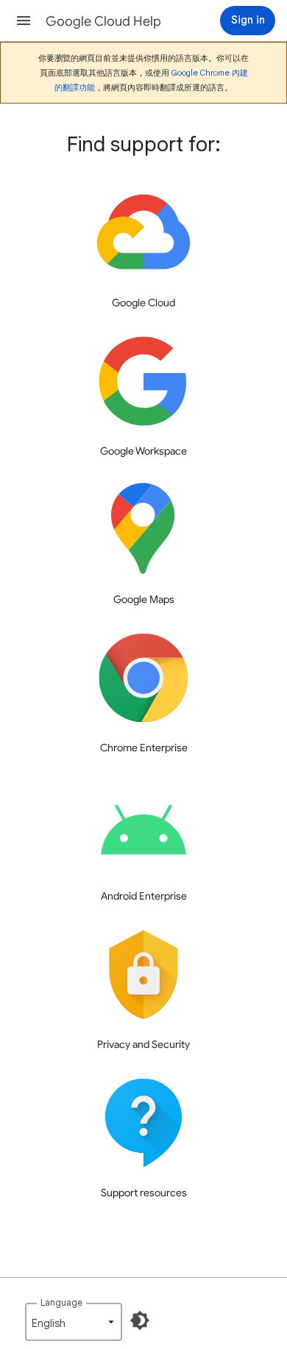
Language (61, 1302)
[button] (23, 20)
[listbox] (73, 1322)
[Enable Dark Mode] (139, 1320)
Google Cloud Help (103, 21)
